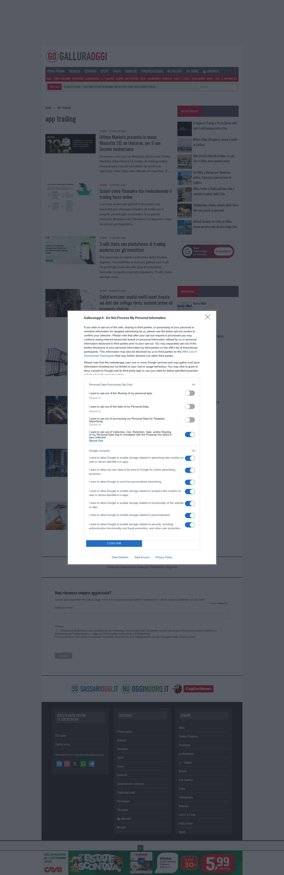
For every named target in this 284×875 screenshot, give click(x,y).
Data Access (142, 557)
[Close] (209, 318)
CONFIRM (114, 543)
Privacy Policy (164, 557)
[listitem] (142, 385)
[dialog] (142, 438)
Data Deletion (120, 557)
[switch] (190, 393)
